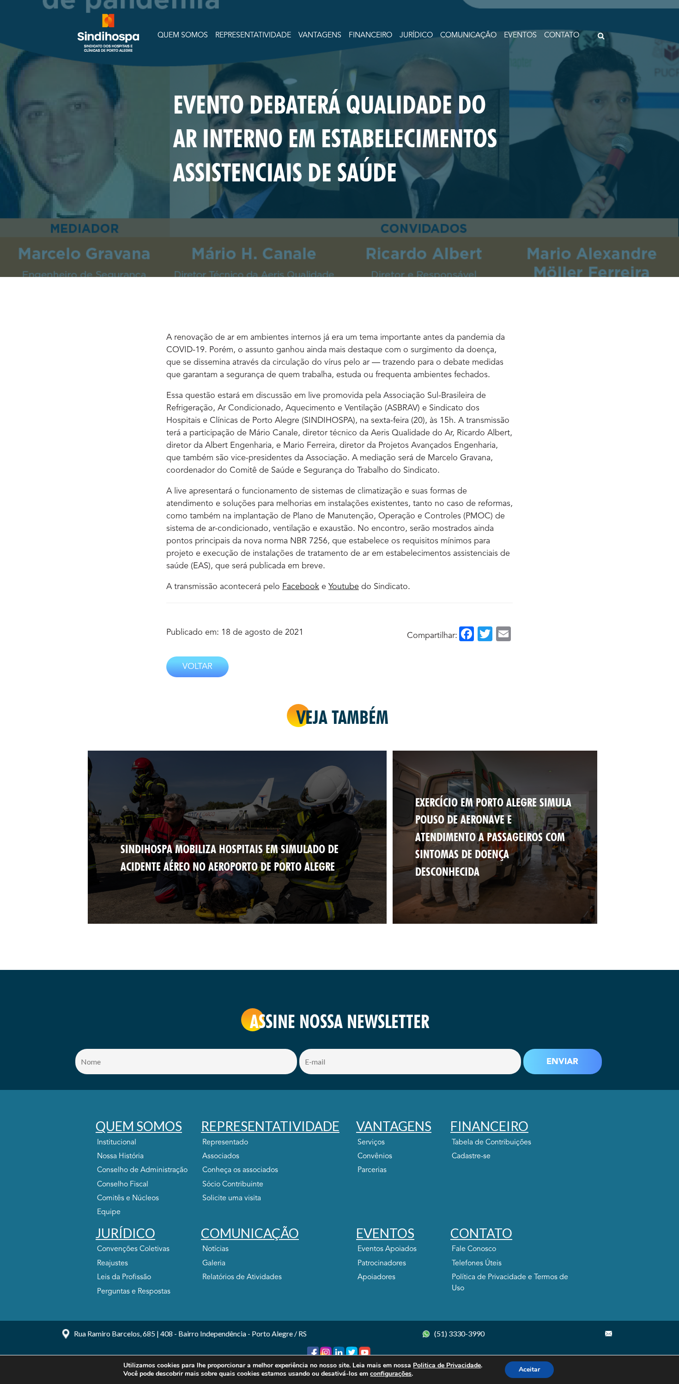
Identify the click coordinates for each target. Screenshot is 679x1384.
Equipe (109, 1212)
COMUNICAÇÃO (468, 35)
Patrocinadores (382, 1263)
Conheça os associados (240, 1170)
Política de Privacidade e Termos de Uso (510, 1283)
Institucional (116, 1142)
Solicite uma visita (231, 1198)
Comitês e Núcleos (128, 1198)
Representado (225, 1142)
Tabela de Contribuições (491, 1142)
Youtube (343, 587)
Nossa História (120, 1156)
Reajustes (112, 1263)
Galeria (213, 1263)
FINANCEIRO (370, 35)
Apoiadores (376, 1277)
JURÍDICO (416, 35)
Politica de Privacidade (447, 1365)
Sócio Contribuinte (232, 1184)
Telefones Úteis (477, 1263)
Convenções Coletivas (133, 1249)
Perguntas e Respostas (133, 1291)
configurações (391, 1374)
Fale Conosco (474, 1249)
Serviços (371, 1142)
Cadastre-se (471, 1156)
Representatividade (253, 35)
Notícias (215, 1249)
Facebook (300, 587)
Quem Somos (183, 35)
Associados (220, 1156)
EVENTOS (520, 35)
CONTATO (561, 35)
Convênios (375, 1156)
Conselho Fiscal (122, 1184)
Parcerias (372, 1170)
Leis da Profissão (124, 1277)
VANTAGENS (319, 35)
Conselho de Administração (142, 1170)
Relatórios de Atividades (242, 1277)
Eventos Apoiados (387, 1249)
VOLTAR (197, 666)
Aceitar (529, 1369)
